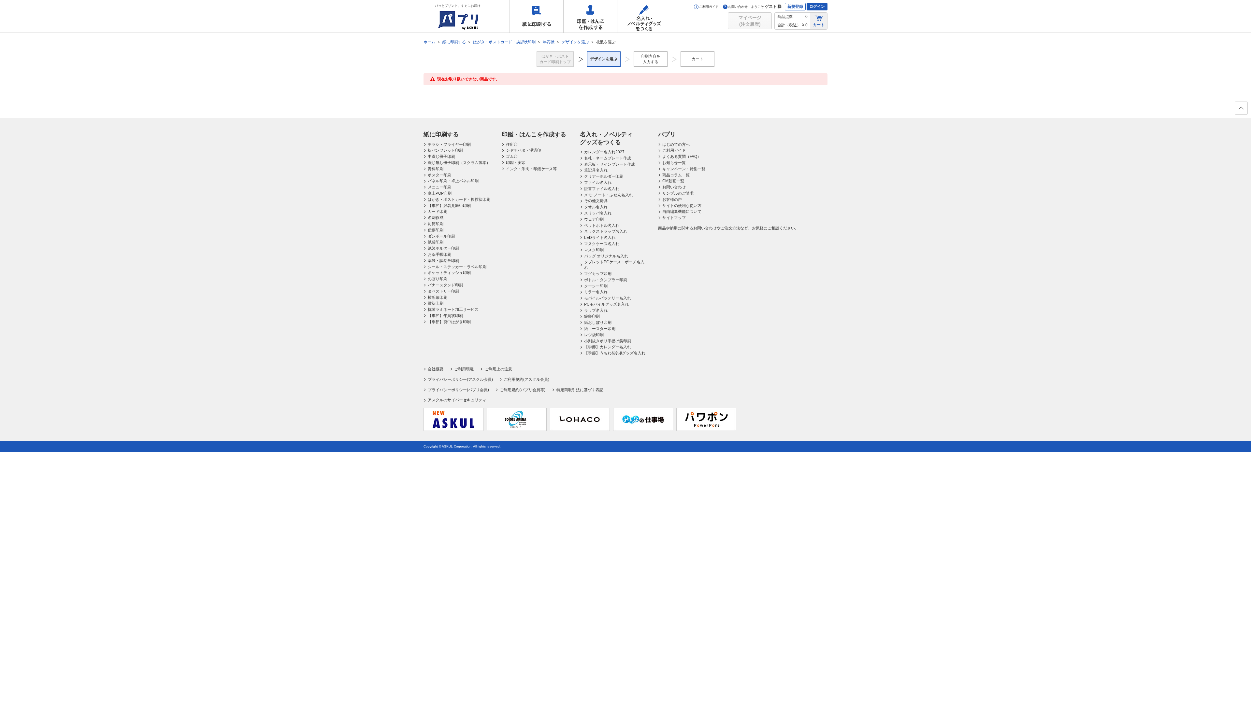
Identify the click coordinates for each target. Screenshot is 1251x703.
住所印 (512, 144)
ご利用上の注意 (498, 369)
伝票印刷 (435, 230)
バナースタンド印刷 (445, 285)
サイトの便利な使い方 (681, 205)
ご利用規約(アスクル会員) (526, 379)
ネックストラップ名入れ (605, 231)
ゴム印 (512, 156)
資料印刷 (435, 169)
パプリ (667, 134)
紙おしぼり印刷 (597, 322)
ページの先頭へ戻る (1241, 108)
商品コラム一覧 (676, 175)
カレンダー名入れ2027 (604, 152)
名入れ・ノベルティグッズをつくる (644, 16)
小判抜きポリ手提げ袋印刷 (607, 341)
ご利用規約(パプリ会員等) (522, 390)
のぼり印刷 (437, 279)
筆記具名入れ (596, 170)
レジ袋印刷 (594, 335)
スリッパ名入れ (597, 213)
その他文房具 (596, 201)
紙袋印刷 (435, 242)
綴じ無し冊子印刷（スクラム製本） (459, 162)
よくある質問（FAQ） (681, 156)
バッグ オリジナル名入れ (606, 256)
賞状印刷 (435, 303)
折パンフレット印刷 (445, 150)
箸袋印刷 (592, 316)
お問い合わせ (738, 6)
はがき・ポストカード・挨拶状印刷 (459, 199)
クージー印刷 (596, 286)
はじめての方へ (676, 144)
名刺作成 (435, 217)
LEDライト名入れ (599, 237)
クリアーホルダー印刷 (603, 176)
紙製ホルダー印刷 (443, 248)
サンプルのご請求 (678, 193)
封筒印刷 (435, 224)
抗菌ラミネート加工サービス (453, 309)
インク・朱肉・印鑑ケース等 (531, 169)
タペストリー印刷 (443, 291)
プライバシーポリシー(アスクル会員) (460, 379)
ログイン (817, 6)
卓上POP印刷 (440, 193)
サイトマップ (674, 217)
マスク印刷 (594, 250)
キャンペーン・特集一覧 (683, 169)
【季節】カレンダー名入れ (607, 347)
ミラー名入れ (596, 292)
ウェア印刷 (594, 219)
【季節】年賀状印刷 (445, 315)
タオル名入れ (596, 207)
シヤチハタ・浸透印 (523, 150)
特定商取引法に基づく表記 (579, 390)
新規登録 (795, 6)
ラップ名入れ (596, 310)
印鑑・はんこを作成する (590, 16)
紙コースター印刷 (599, 328)
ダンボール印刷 (441, 236)
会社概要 (435, 369)
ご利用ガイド (709, 6)
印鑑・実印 (515, 162)
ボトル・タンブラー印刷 (605, 280)
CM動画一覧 (673, 181)
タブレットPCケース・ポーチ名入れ (614, 265)
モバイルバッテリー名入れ (607, 298)
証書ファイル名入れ (601, 188)
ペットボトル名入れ (601, 225)
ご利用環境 (464, 369)
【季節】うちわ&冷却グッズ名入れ (614, 353)
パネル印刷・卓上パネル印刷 (453, 181)
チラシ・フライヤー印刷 (449, 144)
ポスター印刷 (439, 175)
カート (819, 24)
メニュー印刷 (439, 187)
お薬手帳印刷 (439, 254)
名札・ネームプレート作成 (607, 158)
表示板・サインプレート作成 (609, 164)
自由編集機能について (681, 211)
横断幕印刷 (437, 297)
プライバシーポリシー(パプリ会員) (458, 390)
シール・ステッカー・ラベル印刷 (457, 267)
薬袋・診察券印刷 (443, 260)
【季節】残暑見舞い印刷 (449, 205)
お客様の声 (672, 199)
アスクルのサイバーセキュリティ (457, 400)
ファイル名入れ (597, 182)
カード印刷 (437, 211)
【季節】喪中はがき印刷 (449, 322)
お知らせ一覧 (674, 162)
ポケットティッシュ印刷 (449, 272)
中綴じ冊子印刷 (441, 156)
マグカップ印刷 (597, 273)
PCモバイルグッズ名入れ (606, 304)
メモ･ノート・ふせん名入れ (608, 195)
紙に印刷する (536, 16)
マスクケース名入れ (601, 243)
